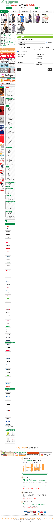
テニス (8, 90)
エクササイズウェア (10, 216)
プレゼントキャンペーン (11, 103)
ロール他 (9, 133)
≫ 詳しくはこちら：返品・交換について (31, 498)
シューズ (8, 108)
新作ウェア (9, 100)
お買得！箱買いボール (11, 99)
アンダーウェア (10, 202)
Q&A (52, 518)
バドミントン (9, 91)
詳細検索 (21, 33)
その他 (8, 193)
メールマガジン (47, 518)
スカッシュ (9, 183)
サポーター (9, 203)
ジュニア (8, 122)
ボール (8, 114)
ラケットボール (10, 184)
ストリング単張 (11, 132)
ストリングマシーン (10, 123)
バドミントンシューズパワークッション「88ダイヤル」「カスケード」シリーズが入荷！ (9, 35)
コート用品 (9, 141)
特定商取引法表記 (23, 518)
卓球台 (8, 178)
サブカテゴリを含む (23, 51)
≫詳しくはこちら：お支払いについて (30, 507)
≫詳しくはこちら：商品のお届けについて (31, 488)
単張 (9, 110)
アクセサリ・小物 (10, 118)
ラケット (8, 107)
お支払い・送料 (32, 518)
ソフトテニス (9, 92)
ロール (9, 113)
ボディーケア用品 (10, 207)
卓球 (7, 94)
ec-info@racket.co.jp (35, 473)
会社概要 (7, 518)
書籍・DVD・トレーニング (11, 125)
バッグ (8, 117)
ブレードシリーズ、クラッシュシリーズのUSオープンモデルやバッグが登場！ (9, 42)
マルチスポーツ (10, 212)
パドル (8, 189)
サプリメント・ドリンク (11, 205)
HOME (17, 33)
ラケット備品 (9, 119)
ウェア (8, 136)
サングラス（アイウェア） (11, 209)
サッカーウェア (10, 213)
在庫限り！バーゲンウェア (11, 96)
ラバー (8, 169)
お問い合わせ (39, 518)
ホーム (2, 518)
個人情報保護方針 (14, 518)
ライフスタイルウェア (11, 217)
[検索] (36, 8)
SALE (7, 89)
